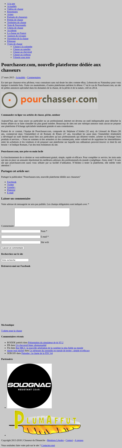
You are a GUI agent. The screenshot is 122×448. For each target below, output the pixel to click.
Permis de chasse (15, 19)
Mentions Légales (55, 440)
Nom (43, 231)
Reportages (12, 11)
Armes (10, 14)
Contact (69, 440)
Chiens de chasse (15, 28)
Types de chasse (14, 44)
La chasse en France (16, 33)
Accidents (12, 30)
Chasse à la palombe (22, 46)
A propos (79, 440)
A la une (11, 3)
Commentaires (34, 77)
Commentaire (7, 226)
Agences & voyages (16, 36)
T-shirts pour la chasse (11, 330)
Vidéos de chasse (15, 9)
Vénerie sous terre (21, 57)
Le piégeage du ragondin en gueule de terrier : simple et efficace (60, 350)
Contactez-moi (48, 445)
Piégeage (11, 41)
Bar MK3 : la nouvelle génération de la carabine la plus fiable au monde (49, 348)
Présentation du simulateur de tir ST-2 (45, 342)
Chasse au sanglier (21, 49)
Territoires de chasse (16, 22)
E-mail (44, 236)
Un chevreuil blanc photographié (31, 345)
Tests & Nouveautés (16, 25)
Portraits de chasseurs (17, 17)
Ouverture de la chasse (17, 38)
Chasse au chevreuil (22, 52)
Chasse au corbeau (22, 54)
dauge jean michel (15, 350)
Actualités (12, 6)
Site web (45, 242)
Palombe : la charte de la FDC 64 (37, 353)
